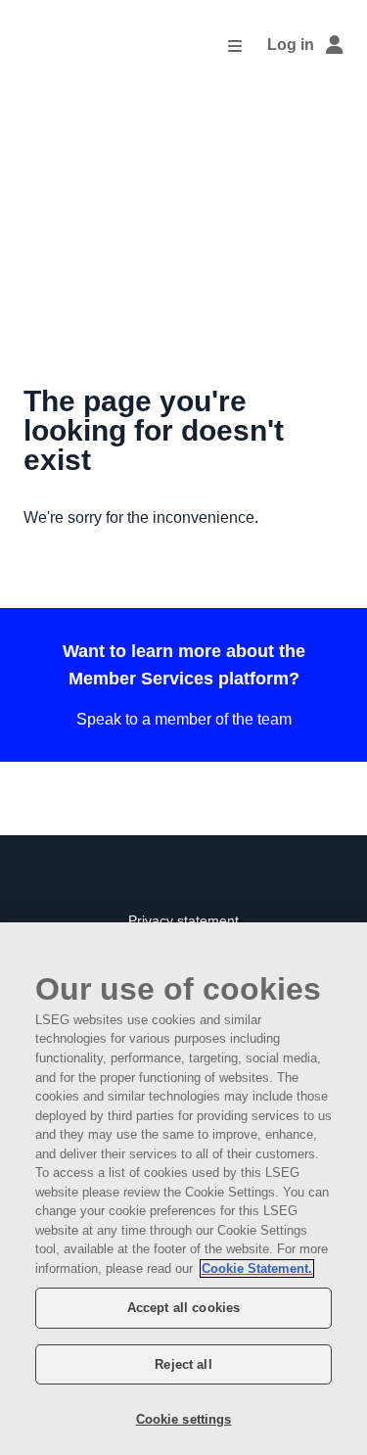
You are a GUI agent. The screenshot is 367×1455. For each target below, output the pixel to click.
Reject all (183, 1364)
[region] (183, 1188)
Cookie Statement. (257, 1268)
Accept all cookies (183, 1307)
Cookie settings (184, 1419)
